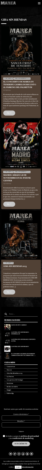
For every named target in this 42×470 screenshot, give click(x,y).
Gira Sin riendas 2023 (15, 266)
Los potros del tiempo (15, 380)
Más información (27, 467)
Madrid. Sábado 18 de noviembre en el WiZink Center (17, 178)
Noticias (10, 383)
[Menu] (39, 3)
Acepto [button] (18, 467)
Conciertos (8, 78)
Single (9, 390)
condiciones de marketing (23, 438)
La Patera (10, 376)
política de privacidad (30, 436)
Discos (9, 370)
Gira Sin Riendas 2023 (22, 78)
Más (9, 113)
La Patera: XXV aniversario (20, 346)
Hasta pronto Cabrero (19, 325)
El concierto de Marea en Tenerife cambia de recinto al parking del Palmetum (19, 85)
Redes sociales (12, 387)
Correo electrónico (21, 414)
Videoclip (10, 393)
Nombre (21, 421)
